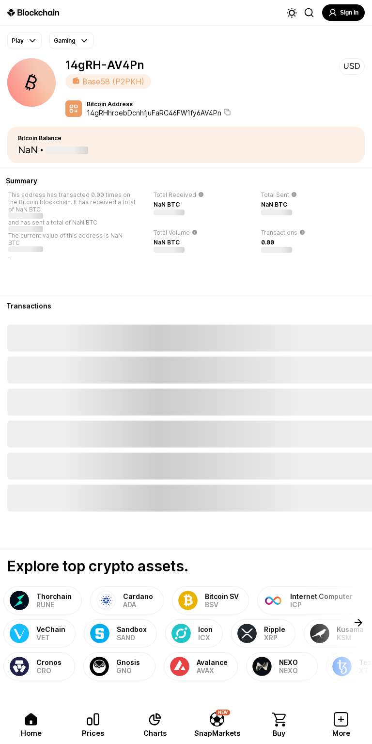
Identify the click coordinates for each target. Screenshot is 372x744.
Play (18, 40)
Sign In (349, 12)
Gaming (65, 40)
